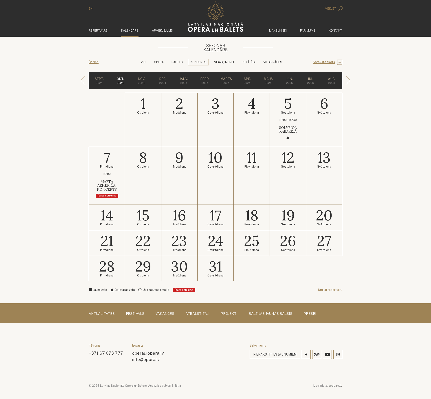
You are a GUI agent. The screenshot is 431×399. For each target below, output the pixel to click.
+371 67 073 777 (106, 353)
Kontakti (335, 30)
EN (90, 8)
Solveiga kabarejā (288, 129)
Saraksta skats (324, 62)
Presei (309, 313)
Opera (159, 62)
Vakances (165, 313)
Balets (177, 62)
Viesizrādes (272, 62)
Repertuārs (98, 30)
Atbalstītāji (197, 313)
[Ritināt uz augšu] (421, 389)
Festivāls (135, 313)
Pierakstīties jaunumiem (275, 354)
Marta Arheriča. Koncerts (107, 185)
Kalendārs (130, 30)
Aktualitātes (102, 313)
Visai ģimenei (224, 62)
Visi (143, 62)
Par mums (307, 30)
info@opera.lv (146, 359)
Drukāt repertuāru (330, 289)
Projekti (229, 313)
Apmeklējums (162, 30)
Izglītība (248, 62)
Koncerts (198, 62)
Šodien (94, 62)
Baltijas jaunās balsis (270, 313)
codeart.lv (335, 385)
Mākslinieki (278, 30)
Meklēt (331, 8)
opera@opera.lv (148, 353)
